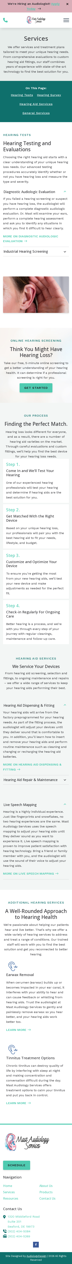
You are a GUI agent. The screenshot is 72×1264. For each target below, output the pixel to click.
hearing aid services (36, 104)
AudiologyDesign (36, 1256)
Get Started (36, 388)
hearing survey (49, 95)
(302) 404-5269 (19, 1236)
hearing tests (22, 95)
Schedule (17, 1165)
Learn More (16, 1030)
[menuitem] (18, 1185)
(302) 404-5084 (19, 1231)
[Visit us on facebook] (36, 1245)
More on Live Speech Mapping (28, 873)
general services (36, 113)
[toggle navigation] (66, 20)
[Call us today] (5, 20)
